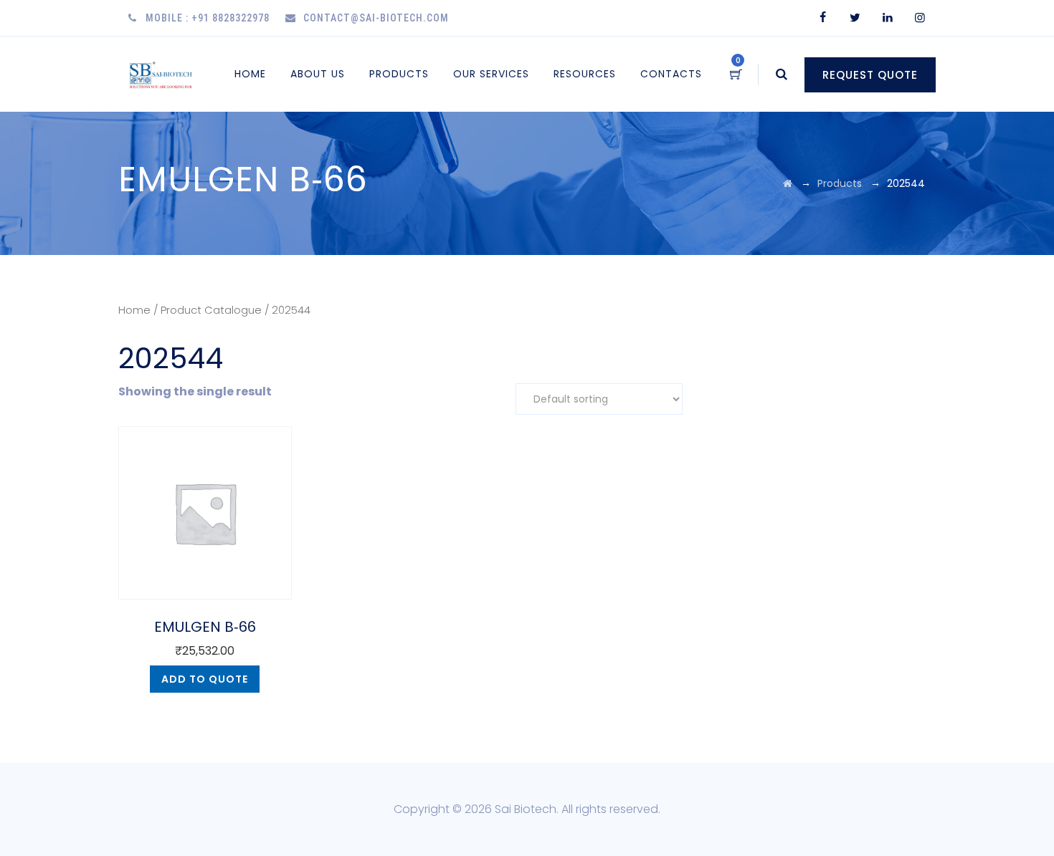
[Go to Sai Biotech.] (787, 183)
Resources (585, 74)
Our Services (491, 74)
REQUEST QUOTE (870, 74)
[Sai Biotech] (161, 74)
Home (250, 74)
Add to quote (204, 679)
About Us (317, 74)
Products (399, 74)
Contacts (671, 74)
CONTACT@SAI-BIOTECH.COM (376, 18)
